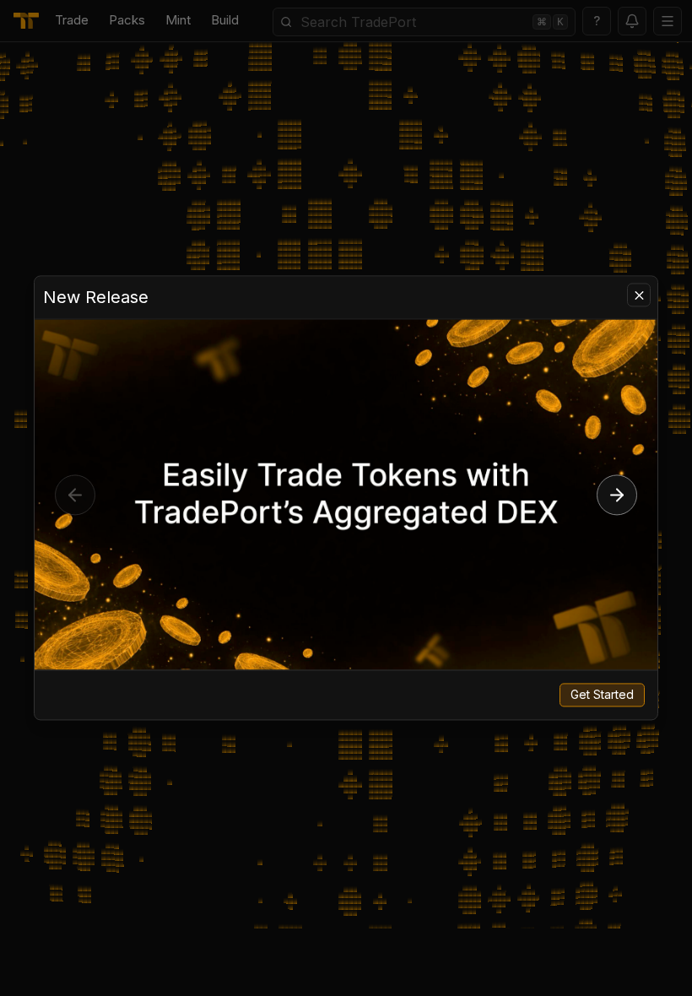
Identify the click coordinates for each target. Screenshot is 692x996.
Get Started (602, 695)
